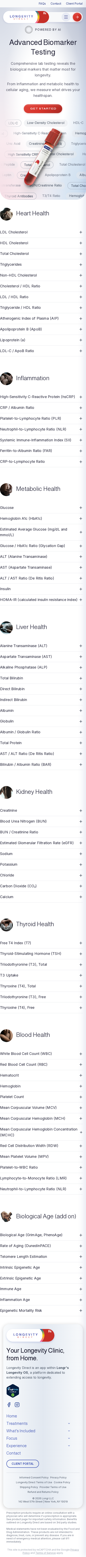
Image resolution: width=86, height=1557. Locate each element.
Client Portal (74, 3)
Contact (56, 3)
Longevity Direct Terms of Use (34, 1482)
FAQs (42, 3)
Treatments (17, 1423)
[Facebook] (8, 1404)
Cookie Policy (62, 1482)
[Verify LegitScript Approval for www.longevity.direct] (12, 1391)
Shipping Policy (29, 1487)
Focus (11, 1438)
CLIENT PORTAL (23, 1463)
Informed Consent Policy (34, 1477)
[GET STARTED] (77, 17)
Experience (16, 1446)
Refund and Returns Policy (43, 1491)
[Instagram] (17, 1404)
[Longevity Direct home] (26, 17)
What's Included (20, 1431)
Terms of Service (45, 1552)
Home (11, 1416)
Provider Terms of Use (53, 1487)
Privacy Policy (58, 1477)
